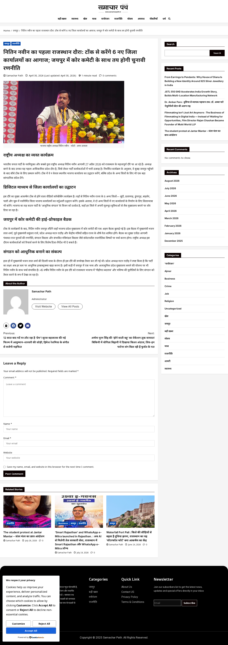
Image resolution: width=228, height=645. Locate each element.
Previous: (36, 340)
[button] (6, 325)
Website (7, 452)
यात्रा (94, 18)
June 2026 (171, 195)
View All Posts (70, 306)
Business (63, 523)
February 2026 (173, 225)
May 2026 (170, 203)
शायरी (167, 361)
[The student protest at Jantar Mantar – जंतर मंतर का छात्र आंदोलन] (27, 511)
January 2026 (172, 233)
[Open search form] (169, 18)
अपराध (141, 18)
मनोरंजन (105, 18)
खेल (85, 18)
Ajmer (168, 271)
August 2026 (172, 180)
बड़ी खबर (62, 18)
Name (7, 423)
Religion (169, 301)
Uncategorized (173, 308)
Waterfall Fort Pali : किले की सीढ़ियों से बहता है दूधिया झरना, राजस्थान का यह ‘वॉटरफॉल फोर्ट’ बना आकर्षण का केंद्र (129, 536)
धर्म (164, 18)
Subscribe (189, 603)
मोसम (130, 18)
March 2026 (171, 218)
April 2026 (171, 210)
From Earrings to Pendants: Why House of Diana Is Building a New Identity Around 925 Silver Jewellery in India (194, 81)
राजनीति (118, 18)
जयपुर (7, 43)
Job (167, 293)
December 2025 (174, 240)
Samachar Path (14, 75)
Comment (9, 377)
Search (171, 44)
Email (7, 438)
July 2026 (170, 188)
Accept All (31, 630)
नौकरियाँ (154, 18)
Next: (123, 340)
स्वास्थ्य (74, 18)
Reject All (44, 623)
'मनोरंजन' (169, 263)
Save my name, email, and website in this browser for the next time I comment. (50, 466)
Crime (168, 286)
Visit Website (43, 306)
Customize (18, 623)
